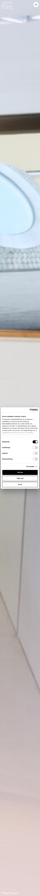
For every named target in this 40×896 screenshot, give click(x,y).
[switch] (35, 447)
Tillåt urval (20, 478)
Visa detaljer (30, 466)
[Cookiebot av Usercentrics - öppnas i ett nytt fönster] (30, 410)
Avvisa (20, 484)
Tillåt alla (20, 472)
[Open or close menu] (36, 4)
